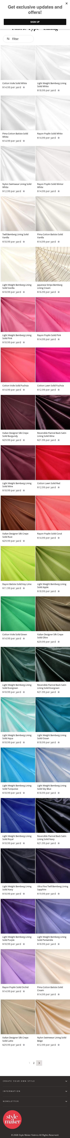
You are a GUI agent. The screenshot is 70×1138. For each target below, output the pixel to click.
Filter (15, 39)
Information (12, 1091)
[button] (24, 87)
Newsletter (11, 1101)
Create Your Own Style (19, 1081)
